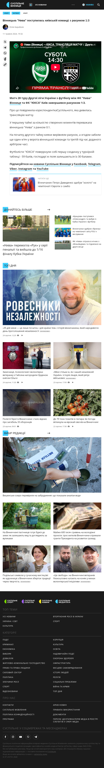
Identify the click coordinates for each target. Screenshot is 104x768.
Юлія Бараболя (16, 27)
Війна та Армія (61, 686)
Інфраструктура (62, 663)
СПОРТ (6, 13)
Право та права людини (16, 668)
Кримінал (8, 644)
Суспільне (51, 751)
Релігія (57, 677)
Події (6, 639)
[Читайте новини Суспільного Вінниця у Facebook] (5, 737)
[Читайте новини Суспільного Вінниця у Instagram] (13, 737)
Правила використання (66, 709)
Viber (13, 169)
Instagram (25, 169)
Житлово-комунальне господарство (24, 663)
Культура (8, 626)
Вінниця (15, 103)
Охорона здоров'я (63, 658)
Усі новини (41, 5)
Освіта (56, 649)
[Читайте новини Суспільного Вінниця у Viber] (28, 737)
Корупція (58, 639)
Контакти (8, 705)
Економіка (9, 649)
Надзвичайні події (63, 653)
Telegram (94, 164)
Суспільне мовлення (14, 709)
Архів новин (60, 705)
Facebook (80, 164)
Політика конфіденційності (18, 714)
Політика (8, 677)
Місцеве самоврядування (67, 668)
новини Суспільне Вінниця (52, 164)
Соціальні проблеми (65, 681)
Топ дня (57, 691)
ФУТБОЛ (16, 13)
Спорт (25, 13)
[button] (5, 41)
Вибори (7, 653)
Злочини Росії (11, 681)
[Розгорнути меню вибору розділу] (30, 4)
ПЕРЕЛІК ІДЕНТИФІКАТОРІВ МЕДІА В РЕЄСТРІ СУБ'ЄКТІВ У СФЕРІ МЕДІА (75, 720)
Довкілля (8, 658)
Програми (8, 719)
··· (73, 5)
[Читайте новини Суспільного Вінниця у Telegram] (35, 737)
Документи (59, 714)
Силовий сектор (12, 672)
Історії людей (61, 672)
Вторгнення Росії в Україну (68, 616)
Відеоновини (10, 691)
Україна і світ (10, 621)
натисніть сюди (40, 754)
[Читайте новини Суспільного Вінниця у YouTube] (20, 737)
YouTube (42, 169)
